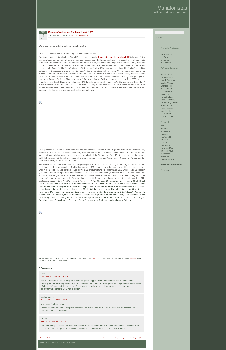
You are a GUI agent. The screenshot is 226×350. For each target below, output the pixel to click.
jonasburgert (166, 145)
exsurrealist (165, 131)
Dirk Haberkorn (167, 116)
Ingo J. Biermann (168, 80)
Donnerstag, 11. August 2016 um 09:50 (55, 276)
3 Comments (83, 35)
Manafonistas (172, 8)
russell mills (165, 157)
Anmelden (165, 170)
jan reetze (165, 140)
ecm (162, 126)
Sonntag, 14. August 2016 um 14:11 (54, 321)
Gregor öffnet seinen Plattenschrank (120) (70, 32)
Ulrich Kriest (166, 114)
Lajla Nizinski (166, 86)
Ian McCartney (167, 97)
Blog (72, 35)
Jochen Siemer (167, 54)
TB (76, 35)
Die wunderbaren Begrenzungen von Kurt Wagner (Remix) (123, 338)
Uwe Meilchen (167, 111)
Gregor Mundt (166, 105)
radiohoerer (165, 154)
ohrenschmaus (167, 151)
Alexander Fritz (167, 75)
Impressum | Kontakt (58, 342)
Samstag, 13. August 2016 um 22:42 (54, 300)
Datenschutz (71, 342)
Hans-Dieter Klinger (169, 100)
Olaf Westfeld (166, 91)
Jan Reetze (165, 94)
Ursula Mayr (166, 60)
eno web (164, 128)
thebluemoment (167, 159)
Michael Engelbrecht (169, 103)
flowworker (165, 134)
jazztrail (164, 143)
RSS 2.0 (133, 258)
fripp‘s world (166, 137)
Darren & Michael (46, 338)
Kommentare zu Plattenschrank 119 (114, 57)
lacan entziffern (167, 148)
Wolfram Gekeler (168, 108)
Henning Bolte (167, 77)
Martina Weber (167, 83)
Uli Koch (164, 57)
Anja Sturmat (166, 63)
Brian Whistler (166, 89)
